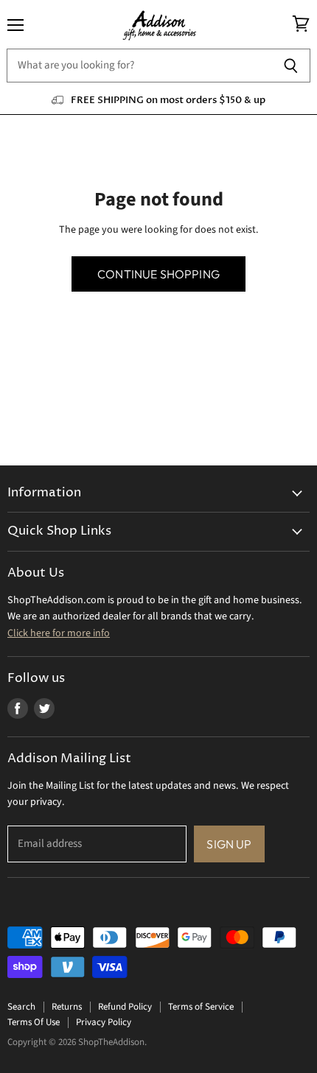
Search (21, 1006)
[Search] (290, 65)
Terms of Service (201, 1006)
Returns (67, 1006)
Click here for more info (58, 633)
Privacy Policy (103, 1022)
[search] (139, 65)
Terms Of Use (33, 1022)
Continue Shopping (158, 274)
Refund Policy (125, 1006)
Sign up (228, 844)
